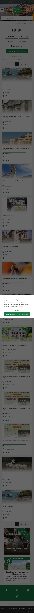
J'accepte (24, 314)
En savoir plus (18, 310)
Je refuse (11, 314)
